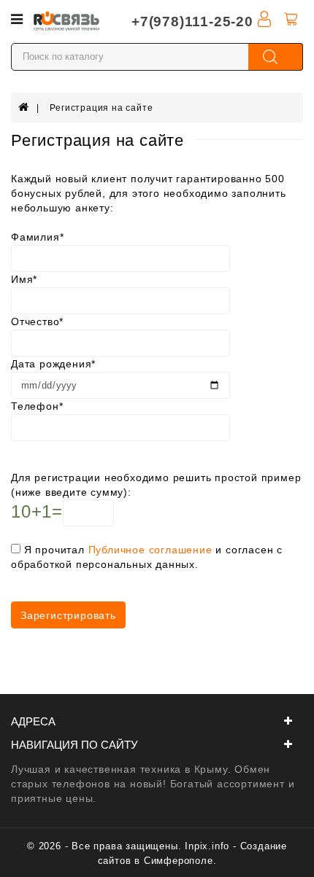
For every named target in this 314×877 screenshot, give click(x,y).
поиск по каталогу (275, 57)
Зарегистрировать (68, 615)
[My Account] (264, 18)
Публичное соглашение (150, 550)
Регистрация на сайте (101, 108)
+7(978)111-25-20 (192, 22)
